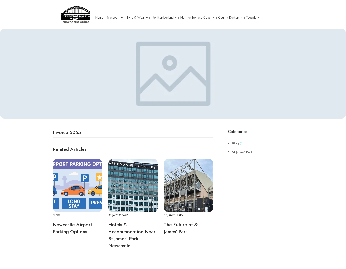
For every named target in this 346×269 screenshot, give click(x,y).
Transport (113, 17)
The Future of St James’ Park (181, 228)
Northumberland (162, 17)
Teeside (251, 17)
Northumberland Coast (196, 17)
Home (99, 17)
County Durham (228, 17)
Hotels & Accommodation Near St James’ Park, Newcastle (131, 235)
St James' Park (118, 215)
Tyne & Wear (136, 17)
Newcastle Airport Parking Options (72, 228)
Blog (56, 215)
